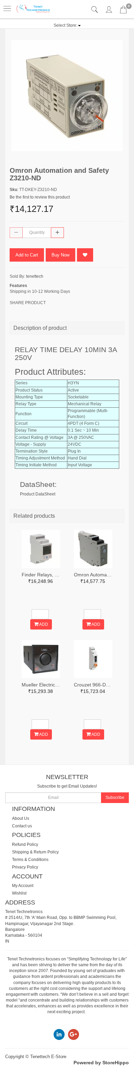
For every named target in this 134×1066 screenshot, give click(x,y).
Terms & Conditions (30, 859)
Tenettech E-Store (48, 1056)
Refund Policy (25, 844)
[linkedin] (59, 1034)
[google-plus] (73, 1034)
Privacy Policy (25, 867)
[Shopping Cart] (123, 11)
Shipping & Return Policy (35, 852)
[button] (67, 25)
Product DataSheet (37, 494)
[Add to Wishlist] (85, 255)
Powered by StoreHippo (101, 1062)
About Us (20, 818)
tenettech (34, 276)
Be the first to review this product (40, 197)
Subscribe (114, 797)
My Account (22, 885)
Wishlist (19, 893)
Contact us (22, 826)
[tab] (95, 9)
